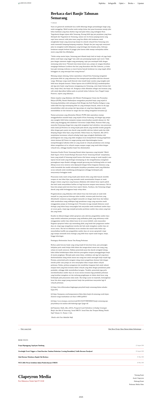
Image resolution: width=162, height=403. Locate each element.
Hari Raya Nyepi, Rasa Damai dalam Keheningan (124, 329)
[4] (63, 140)
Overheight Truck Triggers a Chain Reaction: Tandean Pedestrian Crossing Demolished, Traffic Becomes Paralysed (55, 351)
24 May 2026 (140, 362)
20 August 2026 (140, 351)
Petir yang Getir (26, 329)
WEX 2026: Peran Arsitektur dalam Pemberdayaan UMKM (37, 363)
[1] (97, 83)
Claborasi (54, 22)
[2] (106, 110)
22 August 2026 (140, 345)
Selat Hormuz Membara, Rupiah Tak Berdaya (33, 357)
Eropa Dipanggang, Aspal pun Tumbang (31, 345)
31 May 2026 (140, 357)
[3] (60, 128)
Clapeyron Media (34, 376)
